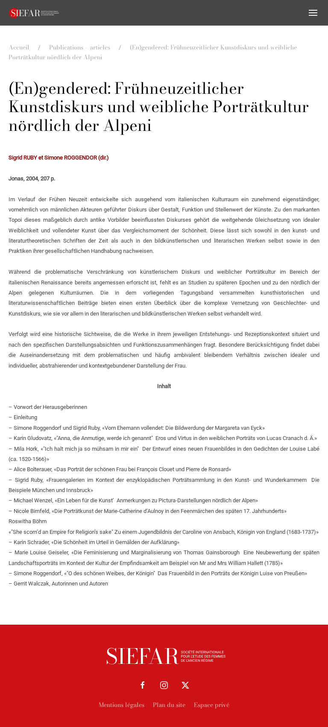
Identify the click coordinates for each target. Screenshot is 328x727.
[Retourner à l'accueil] (34, 13)
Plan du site (169, 705)
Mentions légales (121, 705)
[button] (313, 13)
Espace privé (211, 705)
